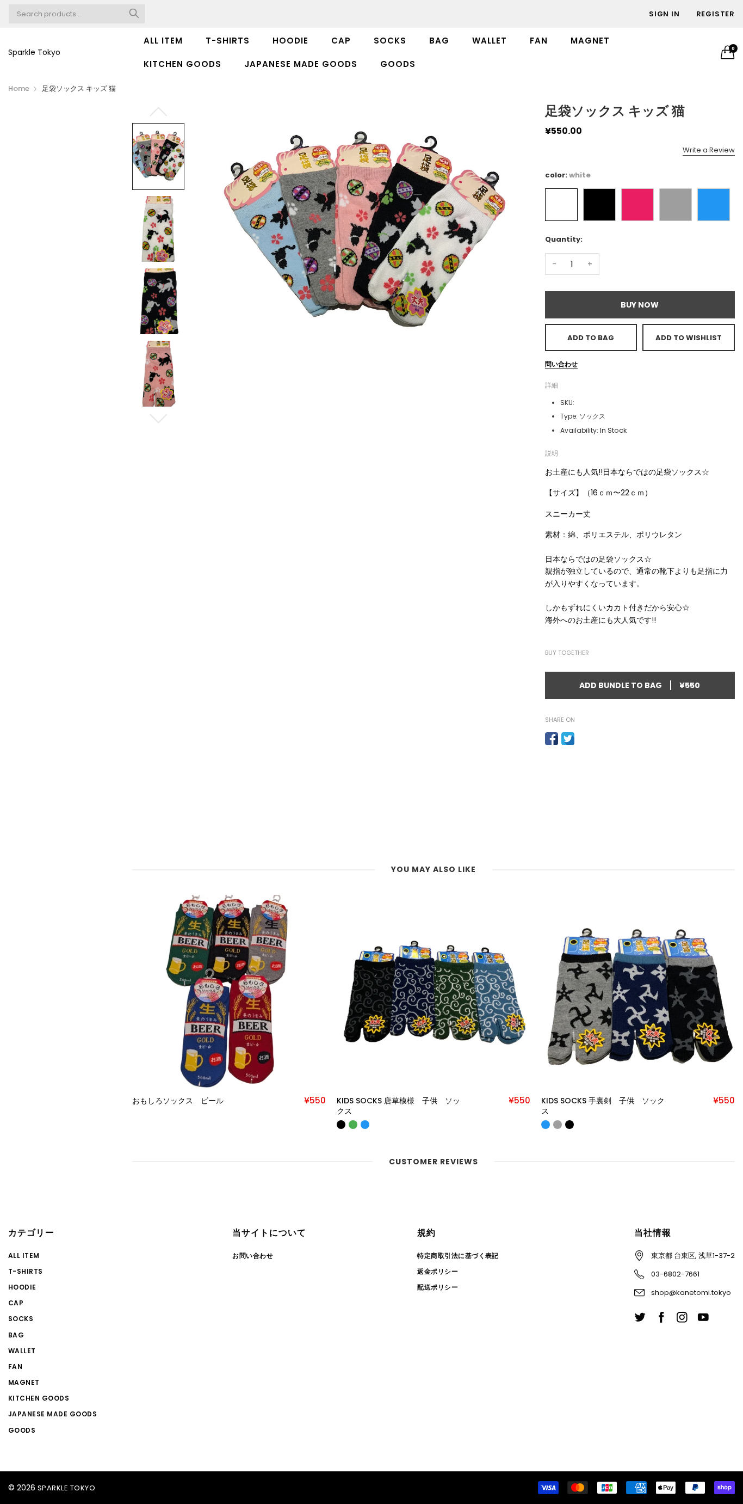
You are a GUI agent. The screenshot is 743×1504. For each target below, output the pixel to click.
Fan (539, 40)
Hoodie (290, 40)
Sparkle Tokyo (34, 52)
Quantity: (564, 239)
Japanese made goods (300, 64)
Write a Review (709, 150)
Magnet (590, 40)
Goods (398, 64)
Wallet (489, 40)
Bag (439, 40)
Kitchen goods (182, 64)
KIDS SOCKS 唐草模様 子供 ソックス (398, 1106)
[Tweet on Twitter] (567, 738)
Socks (390, 40)
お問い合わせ (252, 1255)
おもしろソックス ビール (178, 1101)
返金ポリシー (437, 1271)
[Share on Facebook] (551, 738)
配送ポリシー (437, 1287)
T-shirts (228, 40)
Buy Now (640, 304)
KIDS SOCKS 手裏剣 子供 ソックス (603, 1106)
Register (715, 14)
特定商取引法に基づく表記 (458, 1255)
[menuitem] (163, 40)
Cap (341, 40)
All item (163, 40)
